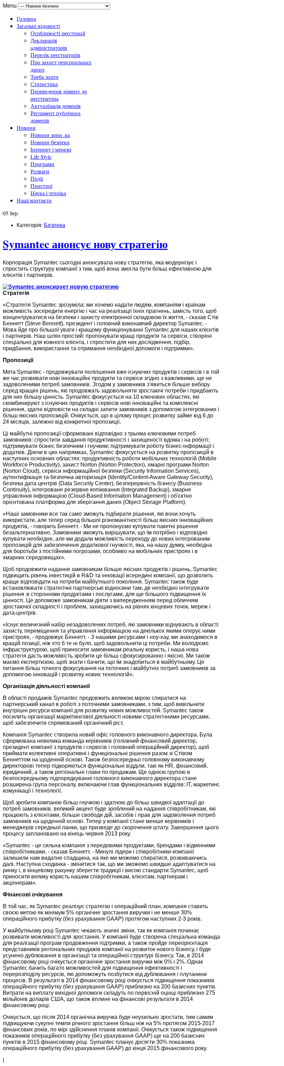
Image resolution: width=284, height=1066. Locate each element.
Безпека (54, 225)
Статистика (44, 84)
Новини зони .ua (50, 134)
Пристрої (41, 185)
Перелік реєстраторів (55, 54)
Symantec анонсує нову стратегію (85, 244)
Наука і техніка (48, 193)
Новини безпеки (50, 142)
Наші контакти (34, 200)
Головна (26, 18)
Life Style (41, 156)
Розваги (39, 171)
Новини (26, 127)
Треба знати (44, 76)
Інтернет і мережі (50, 149)
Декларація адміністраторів (48, 44)
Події (36, 178)
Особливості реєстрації (57, 33)
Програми (42, 164)
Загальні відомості (38, 25)
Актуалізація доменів (55, 105)
